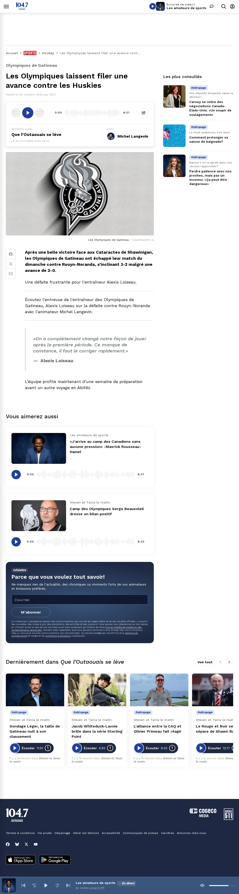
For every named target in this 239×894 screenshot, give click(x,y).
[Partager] (143, 112)
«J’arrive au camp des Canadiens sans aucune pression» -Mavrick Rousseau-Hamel (105, 446)
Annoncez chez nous (191, 833)
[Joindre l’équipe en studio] (211, 6)
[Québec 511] (228, 818)
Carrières (167, 833)
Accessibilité (111, 833)
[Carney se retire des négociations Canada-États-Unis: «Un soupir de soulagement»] (174, 96)
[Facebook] (11, 254)
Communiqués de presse (140, 833)
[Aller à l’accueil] (22, 8)
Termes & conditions (20, 833)
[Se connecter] (232, 6)
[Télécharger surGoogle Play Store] (54, 860)
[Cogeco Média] (203, 816)
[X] (26, 844)
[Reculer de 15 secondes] (15, 112)
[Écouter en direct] (152, 6)
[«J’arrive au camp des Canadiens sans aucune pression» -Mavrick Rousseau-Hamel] (38, 448)
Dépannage (62, 833)
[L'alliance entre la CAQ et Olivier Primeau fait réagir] (159, 690)
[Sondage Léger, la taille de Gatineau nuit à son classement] (35, 690)
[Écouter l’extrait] (27, 112)
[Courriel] (11, 274)
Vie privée (45, 833)
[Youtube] (36, 844)
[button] (23, 885)
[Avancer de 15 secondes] (39, 112)
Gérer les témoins (86, 833)
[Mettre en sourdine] (202, 885)
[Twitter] (11, 264)
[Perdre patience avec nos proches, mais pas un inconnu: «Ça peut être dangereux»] (174, 166)
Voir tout (204, 662)
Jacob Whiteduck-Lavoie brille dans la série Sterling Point (97, 731)
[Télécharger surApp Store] (20, 860)
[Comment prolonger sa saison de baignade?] (174, 135)
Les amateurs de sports (186, 8)
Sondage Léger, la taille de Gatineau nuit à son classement (35, 731)
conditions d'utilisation (58, 636)
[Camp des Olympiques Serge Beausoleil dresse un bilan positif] (38, 515)
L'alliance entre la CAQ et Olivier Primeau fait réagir (158, 729)
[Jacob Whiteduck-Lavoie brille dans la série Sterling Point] (97, 690)
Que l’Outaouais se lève (36, 134)
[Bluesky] (17, 844)
